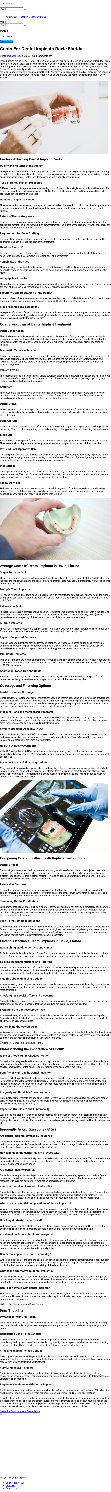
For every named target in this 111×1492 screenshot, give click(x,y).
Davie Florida (6, 41)
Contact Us (11, 1488)
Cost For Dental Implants (15, 1477)
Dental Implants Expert (11, 56)
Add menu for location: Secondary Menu (26, 17)
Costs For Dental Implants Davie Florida (20, 1411)
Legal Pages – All (15, 1482)
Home (9, 3)
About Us (10, 1485)
